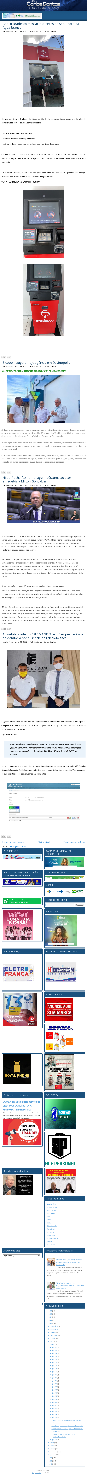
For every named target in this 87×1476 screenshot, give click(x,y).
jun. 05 (54, 1411)
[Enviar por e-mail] (2, 357)
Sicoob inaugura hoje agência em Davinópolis (36, 362)
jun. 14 (54, 1390)
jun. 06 (54, 1408)
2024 (50, 1317)
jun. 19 (54, 1375)
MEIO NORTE (51, 1235)
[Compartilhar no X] (8, 357)
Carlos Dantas (50, 31)
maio (52, 1443)
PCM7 (49, 1223)
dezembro (54, 1326)
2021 (50, 1458)
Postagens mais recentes (13, 842)
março (53, 1449)
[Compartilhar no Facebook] (10, 357)
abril (52, 1446)
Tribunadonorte (52, 1238)
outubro (53, 1332)
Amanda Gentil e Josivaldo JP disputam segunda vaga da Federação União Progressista (69, 1262)
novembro (54, 1329)
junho (53, 1344)
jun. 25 (54, 1360)
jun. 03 (54, 1417)
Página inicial (44, 842)
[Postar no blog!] (5, 357)
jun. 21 (54, 1369)
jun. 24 (54, 1363)
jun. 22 (54, 1366)
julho (52, 1341)
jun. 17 (54, 1381)
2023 (50, 1320)
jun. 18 (54, 1378)
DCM (48, 1216)
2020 (50, 1461)
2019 (50, 1464)
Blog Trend (51, 1213)
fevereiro (54, 1452)
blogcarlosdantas (43, 1470)
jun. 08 (54, 1402)
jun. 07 (54, 1405)
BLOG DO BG (51, 1245)
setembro (54, 1335)
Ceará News (51, 1210)
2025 (50, 1314)
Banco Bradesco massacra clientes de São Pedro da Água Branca (41, 25)
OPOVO (49, 1241)
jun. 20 (54, 1372)
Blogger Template (36, 1473)
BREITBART (50, 1232)
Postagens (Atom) (18, 846)
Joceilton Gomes (52, 1207)
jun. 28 (54, 1353)
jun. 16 (54, 1384)
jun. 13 (54, 1393)
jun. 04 (54, 1414)
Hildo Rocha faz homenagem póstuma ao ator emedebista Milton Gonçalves (37, 479)
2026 (50, 1311)
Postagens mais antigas (74, 842)
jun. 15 (54, 1387)
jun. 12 (54, 1396)
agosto (53, 1338)
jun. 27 (54, 1356)
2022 (50, 1323)
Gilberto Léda (52, 1226)
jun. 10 (54, 1399)
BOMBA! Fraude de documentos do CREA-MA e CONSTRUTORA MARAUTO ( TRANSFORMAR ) (21, 1105)
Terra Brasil (51, 1229)
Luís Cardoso (51, 1204)
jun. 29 (54, 1350)
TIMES (49, 1220)
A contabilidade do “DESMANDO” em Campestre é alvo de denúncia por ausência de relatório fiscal (43, 636)
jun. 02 (54, 1440)
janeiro (53, 1455)
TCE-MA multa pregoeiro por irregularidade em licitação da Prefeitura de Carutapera (70, 1285)
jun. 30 (54, 1347)
